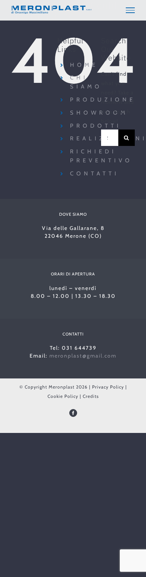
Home (84, 65)
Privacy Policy (108, 387)
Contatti (94, 173)
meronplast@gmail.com (82, 355)
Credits (91, 396)
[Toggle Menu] (130, 10)
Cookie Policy (63, 396)
